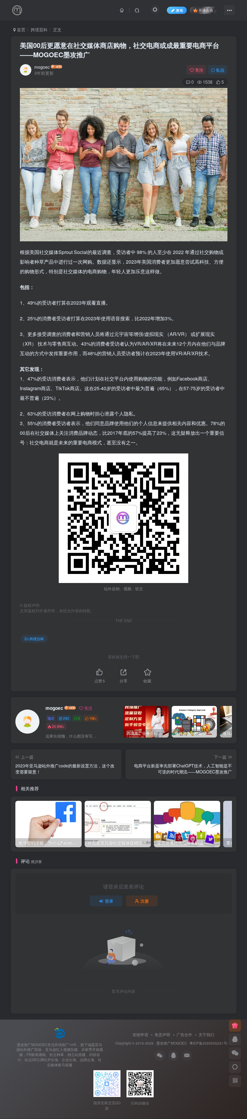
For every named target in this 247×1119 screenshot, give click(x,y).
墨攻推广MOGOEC (171, 1043)
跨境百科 (39, 30)
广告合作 (184, 1034)
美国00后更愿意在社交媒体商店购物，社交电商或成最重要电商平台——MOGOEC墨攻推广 (119, 49)
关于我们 (206, 1034)
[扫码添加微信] (235, 1053)
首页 (20, 30)
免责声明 (162, 1034)
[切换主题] (235, 1067)
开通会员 (206, 10)
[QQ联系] (235, 1039)
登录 (109, 901)
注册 (144, 901)
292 (66, 718)
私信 (220, 70)
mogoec (42, 67)
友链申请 (140, 1034)
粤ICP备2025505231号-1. (210, 1043)
